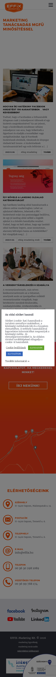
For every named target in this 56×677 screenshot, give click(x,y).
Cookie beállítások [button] (16, 347)
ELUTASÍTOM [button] (14, 354)
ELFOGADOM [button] (36, 348)
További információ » (17, 361)
